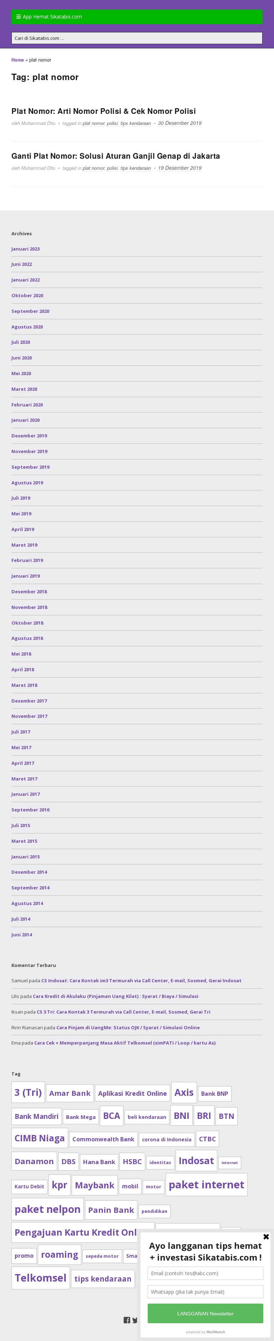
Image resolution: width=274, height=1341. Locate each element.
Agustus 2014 (27, 903)
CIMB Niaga (40, 1138)
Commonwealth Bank (103, 1139)
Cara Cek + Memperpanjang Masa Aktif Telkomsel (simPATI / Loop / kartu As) (124, 1043)
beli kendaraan (147, 1117)
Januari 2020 (25, 420)
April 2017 (22, 763)
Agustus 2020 (27, 327)
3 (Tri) (28, 1092)
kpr (59, 1184)
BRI (204, 1115)
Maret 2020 (24, 389)
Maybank (95, 1185)
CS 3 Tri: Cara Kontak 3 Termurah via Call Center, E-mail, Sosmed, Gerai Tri (123, 1012)
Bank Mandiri (37, 1116)
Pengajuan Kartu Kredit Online (83, 1232)
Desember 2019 (29, 435)
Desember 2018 (29, 591)
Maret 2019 (24, 545)
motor (153, 1187)
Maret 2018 (24, 685)
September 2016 (30, 809)
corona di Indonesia (167, 1139)
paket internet (206, 1184)
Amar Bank (70, 1093)
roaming (59, 1254)
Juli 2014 (20, 919)
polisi (112, 123)
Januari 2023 (25, 249)
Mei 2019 (21, 513)
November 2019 (29, 451)
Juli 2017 (20, 732)
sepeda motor (102, 1256)
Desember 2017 (29, 701)
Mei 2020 (21, 373)
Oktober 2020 (27, 295)
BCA (111, 1115)
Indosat (196, 1160)
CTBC (207, 1139)
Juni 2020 (21, 357)
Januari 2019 (25, 576)
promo (24, 1256)
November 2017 (29, 716)
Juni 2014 (21, 934)
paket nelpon (48, 1209)
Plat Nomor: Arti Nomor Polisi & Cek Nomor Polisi (103, 110)
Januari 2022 (25, 280)
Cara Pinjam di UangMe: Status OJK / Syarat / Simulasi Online (128, 1027)
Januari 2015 (25, 856)
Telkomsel (41, 1277)
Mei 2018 (21, 654)
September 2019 (30, 467)
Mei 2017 (21, 747)
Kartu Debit (29, 1186)
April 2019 (22, 529)
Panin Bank (111, 1209)
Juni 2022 (21, 264)
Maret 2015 (24, 841)
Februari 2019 (27, 560)
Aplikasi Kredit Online (132, 1093)
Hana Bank (99, 1162)
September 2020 (30, 311)
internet (230, 1162)
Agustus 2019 (27, 482)
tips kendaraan (136, 123)
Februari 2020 (27, 404)
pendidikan (154, 1211)
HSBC (132, 1161)
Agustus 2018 (27, 638)
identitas (160, 1162)
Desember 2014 (29, 872)
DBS (68, 1161)
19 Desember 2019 (180, 167)
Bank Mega (81, 1116)
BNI (181, 1115)
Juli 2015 (20, 825)
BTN (226, 1116)
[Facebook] (127, 1320)
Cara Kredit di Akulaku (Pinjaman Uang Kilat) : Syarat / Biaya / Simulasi (115, 996)
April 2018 (22, 669)
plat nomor (93, 123)
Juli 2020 (20, 342)
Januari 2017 (25, 794)
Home (17, 60)
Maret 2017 (24, 778)
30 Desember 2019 (180, 122)
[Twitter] (135, 1320)
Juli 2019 (20, 498)
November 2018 (29, 607)
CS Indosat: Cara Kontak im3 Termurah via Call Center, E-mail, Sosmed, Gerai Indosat (141, 980)
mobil (130, 1186)
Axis (184, 1092)
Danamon (34, 1161)
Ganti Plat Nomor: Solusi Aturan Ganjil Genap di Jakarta (115, 155)
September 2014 (30, 887)
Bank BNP (214, 1094)
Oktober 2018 (27, 623)
